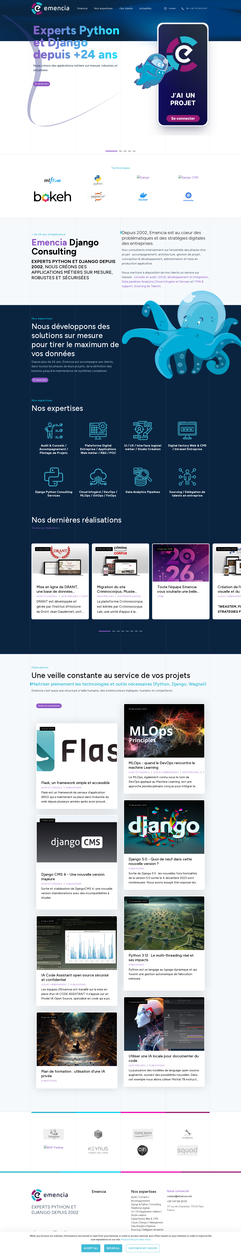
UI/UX (162, 277)
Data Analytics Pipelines (143, 1226)
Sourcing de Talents (147, 286)
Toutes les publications (49, 705)
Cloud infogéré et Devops (172, 281)
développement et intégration (187, 277)
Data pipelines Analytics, (138, 281)
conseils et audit (145, 277)
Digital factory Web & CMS (144, 1218)
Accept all (91, 1248)
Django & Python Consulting (146, 1204)
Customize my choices (142, 1248)
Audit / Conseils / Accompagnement (140, 1199)
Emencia (82, 8)
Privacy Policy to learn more (135, 1239)
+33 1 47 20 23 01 (177, 1201)
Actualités (145, 8)
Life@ (160, 596)
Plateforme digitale (140, 1208)
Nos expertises (103, 8)
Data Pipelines (69, 596)
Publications (74, 787)
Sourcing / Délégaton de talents (147, 1229)
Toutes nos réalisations (45, 528)
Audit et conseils (47, 596)
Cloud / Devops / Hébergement (147, 1222)
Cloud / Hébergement (54, 984)
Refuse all (113, 1248)
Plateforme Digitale (129, 596)
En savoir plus (41, 82)
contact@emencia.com (179, 1196)
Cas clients (126, 8)
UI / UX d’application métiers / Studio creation (146, 1213)
